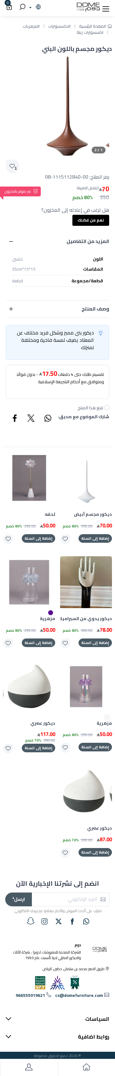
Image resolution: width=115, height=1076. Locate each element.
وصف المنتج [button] (95, 308)
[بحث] (21, 7)
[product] (86, 478)
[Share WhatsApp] (47, 419)
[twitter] (58, 921)
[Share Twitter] (31, 419)
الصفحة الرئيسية (92, 26)
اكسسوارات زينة (90, 32)
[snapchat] (30, 921)
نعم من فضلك (91, 220)
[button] (106, 7)
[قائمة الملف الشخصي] (29, 1068)
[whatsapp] (86, 921)
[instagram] (44, 921)
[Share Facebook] (15, 419)
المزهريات (31, 26)
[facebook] (72, 921)
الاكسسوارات (59, 26)
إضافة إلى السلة (95, 538)
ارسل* (18, 899)
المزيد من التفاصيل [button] (88, 241)
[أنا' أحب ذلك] (65, 539)
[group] (57, 105)
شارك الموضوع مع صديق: (83, 417)
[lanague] (34, 7)
